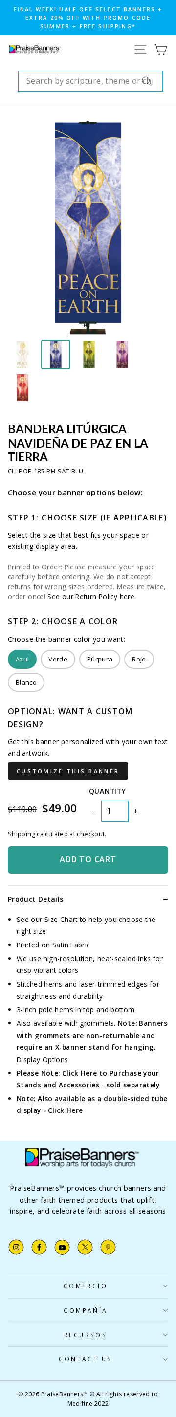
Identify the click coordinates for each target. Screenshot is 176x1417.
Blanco (26, 682)
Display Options (42, 1059)
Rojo (139, 659)
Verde (57, 659)
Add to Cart (88, 859)
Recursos (85, 1335)
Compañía (85, 1310)
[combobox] (90, 81)
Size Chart (61, 919)
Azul (22, 659)
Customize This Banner (68, 771)
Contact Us (85, 1359)
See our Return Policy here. (91, 596)
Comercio (86, 1286)
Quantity (107, 791)
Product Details (35, 899)
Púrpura (99, 659)
